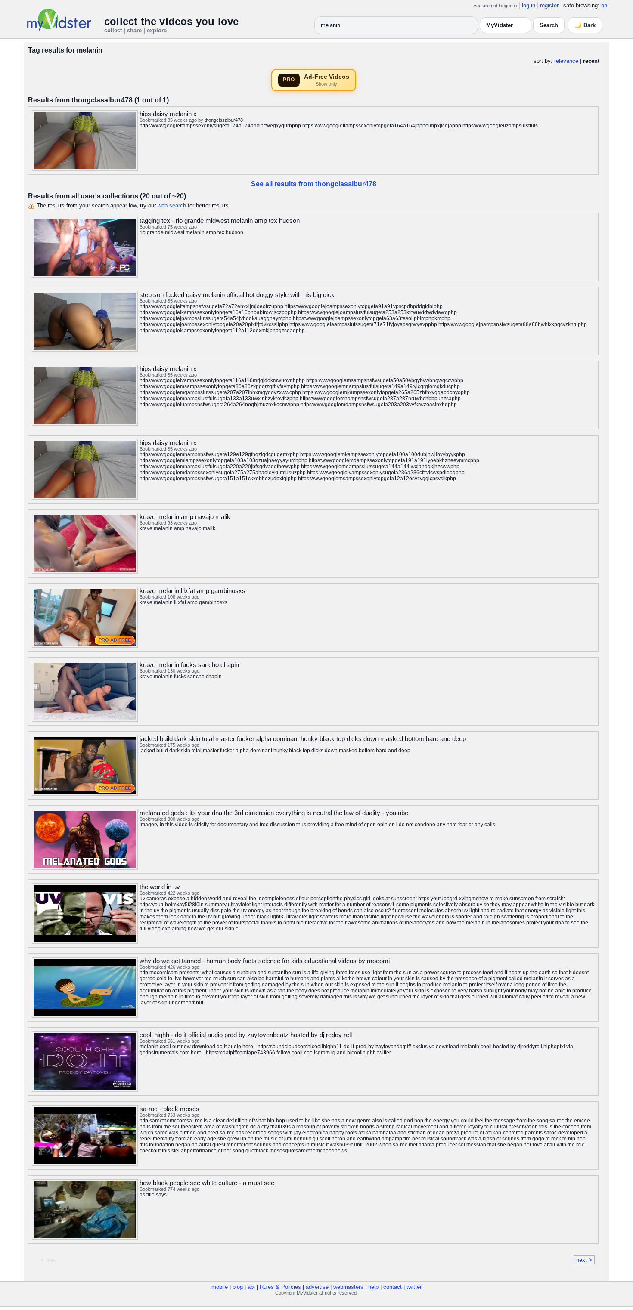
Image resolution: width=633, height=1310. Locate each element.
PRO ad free (115, 640)
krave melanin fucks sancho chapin (189, 664)
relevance (566, 61)
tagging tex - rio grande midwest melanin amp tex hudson (220, 220)
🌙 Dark (585, 25)
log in (528, 5)
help (373, 1287)
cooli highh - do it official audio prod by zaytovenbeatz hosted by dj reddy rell (246, 1034)
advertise (317, 1287)
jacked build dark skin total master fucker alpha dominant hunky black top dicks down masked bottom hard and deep (303, 738)
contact (392, 1287)
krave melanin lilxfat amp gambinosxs (192, 590)
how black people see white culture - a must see (207, 1182)
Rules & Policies (280, 1287)
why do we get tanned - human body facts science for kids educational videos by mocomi (265, 960)
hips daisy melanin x (168, 113)
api (251, 1287)
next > (584, 1260)
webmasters (348, 1287)
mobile (219, 1287)
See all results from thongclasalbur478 (313, 184)
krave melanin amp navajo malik (185, 516)
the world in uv (160, 886)
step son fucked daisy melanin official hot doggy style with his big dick (237, 294)
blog (238, 1287)
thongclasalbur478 (224, 120)
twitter (414, 1287)
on (604, 5)
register (549, 5)
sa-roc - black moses (169, 1108)
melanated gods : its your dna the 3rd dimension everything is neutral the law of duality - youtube (274, 812)
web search (172, 205)
